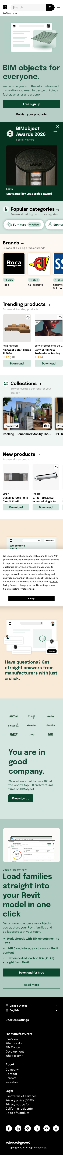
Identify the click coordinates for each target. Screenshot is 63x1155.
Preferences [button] (27, 589)
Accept (31, 598)
